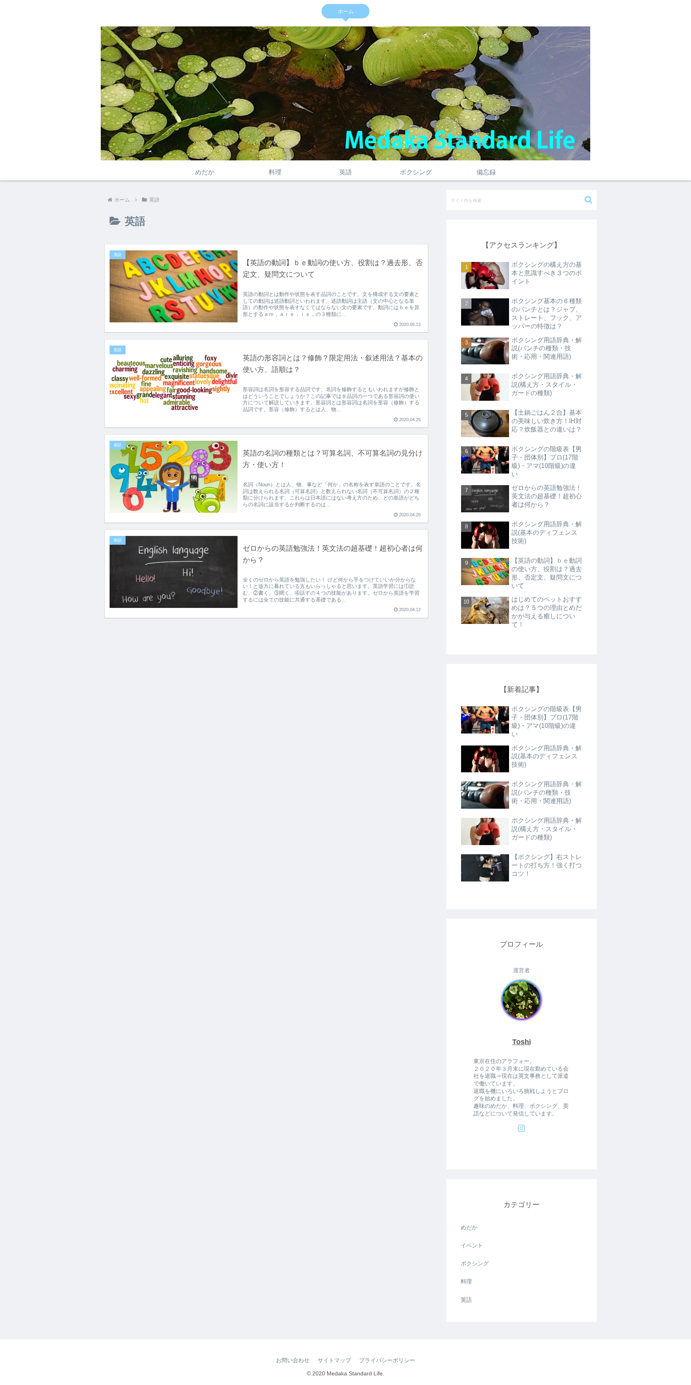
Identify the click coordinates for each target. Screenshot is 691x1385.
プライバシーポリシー (387, 1360)
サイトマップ (334, 1360)
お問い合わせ (293, 1360)
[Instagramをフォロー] (521, 1128)
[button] (588, 199)
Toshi (521, 1042)
